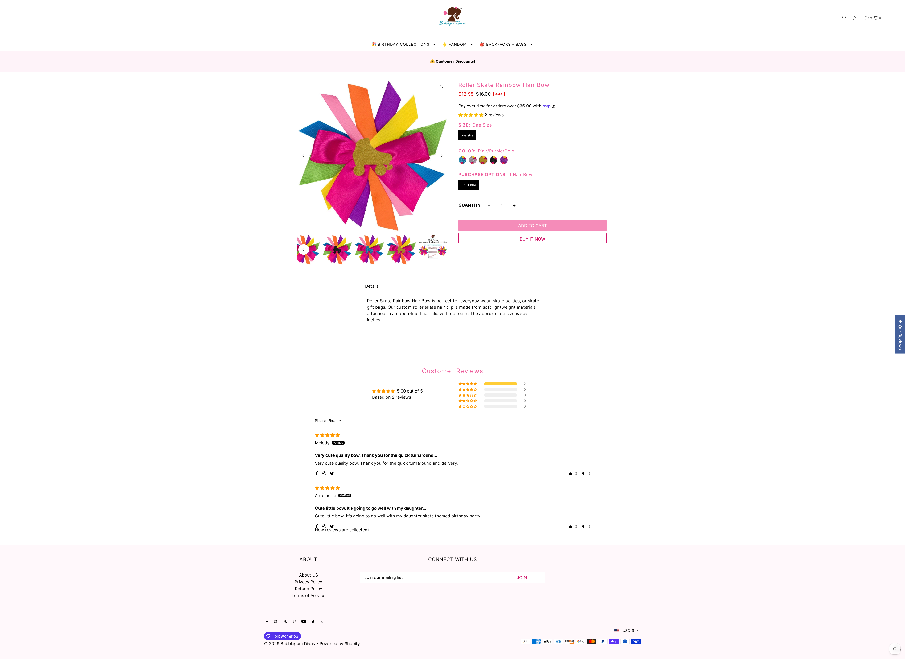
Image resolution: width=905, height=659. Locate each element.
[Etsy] (321, 621)
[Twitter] (285, 621)
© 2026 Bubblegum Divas (290, 643)
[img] (327, 435)
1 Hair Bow (469, 185)
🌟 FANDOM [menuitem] (454, 44)
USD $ (628, 630)
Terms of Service (308, 595)
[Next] (441, 155)
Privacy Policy (308, 581)
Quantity (469, 205)
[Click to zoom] (441, 87)
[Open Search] (844, 17)
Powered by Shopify (340, 643)
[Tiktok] (313, 621)
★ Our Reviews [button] (900, 334)
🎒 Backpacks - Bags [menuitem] (503, 44)
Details (371, 286)
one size (467, 135)
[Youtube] (303, 621)
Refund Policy (308, 588)
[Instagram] (275, 621)
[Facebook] (267, 621)
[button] (471, 114)
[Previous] (303, 155)
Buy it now (532, 239)
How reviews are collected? (342, 529)
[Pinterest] (294, 621)
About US (308, 575)
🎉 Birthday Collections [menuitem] (400, 44)
